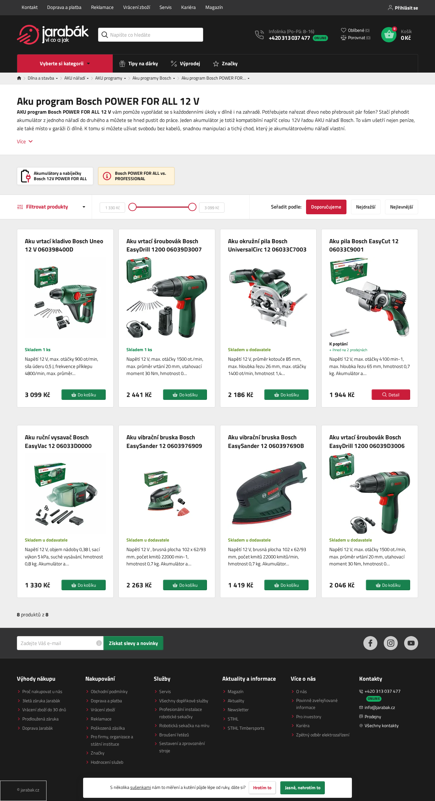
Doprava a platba (64, 7)
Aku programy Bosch (152, 77)
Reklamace (102, 7)
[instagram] (391, 643)
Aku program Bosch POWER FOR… (214, 77)
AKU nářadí (75, 77)
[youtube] (411, 643)
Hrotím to (262, 787)
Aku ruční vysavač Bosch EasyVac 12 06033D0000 (58, 441)
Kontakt (30, 7)
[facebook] (370, 643)
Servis (166, 7)
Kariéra (188, 7)
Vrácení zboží (136, 7)
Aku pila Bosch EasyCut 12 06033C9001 (364, 245)
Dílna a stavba (41, 77)
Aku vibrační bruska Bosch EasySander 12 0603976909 (164, 441)
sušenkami (140, 787)
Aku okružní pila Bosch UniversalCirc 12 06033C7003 (267, 245)
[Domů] (22, 78)
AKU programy (109, 77)
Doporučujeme (326, 206)
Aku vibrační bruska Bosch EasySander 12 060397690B (266, 441)
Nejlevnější (401, 206)
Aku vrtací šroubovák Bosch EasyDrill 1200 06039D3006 (367, 441)
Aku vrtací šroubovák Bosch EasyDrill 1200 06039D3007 (164, 245)
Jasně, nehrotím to (302, 787)
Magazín (214, 7)
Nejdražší (365, 206)
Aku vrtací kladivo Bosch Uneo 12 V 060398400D (64, 245)
